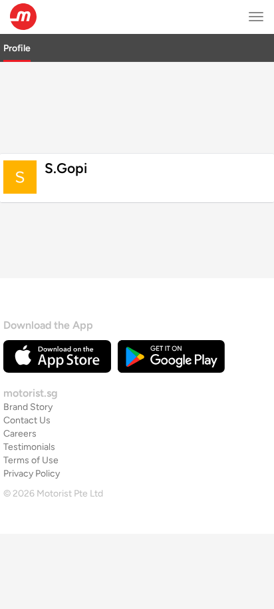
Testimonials (29, 447)
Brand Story (28, 407)
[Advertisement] (137, 106)
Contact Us (27, 420)
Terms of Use (31, 460)
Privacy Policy (31, 473)
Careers (20, 433)
